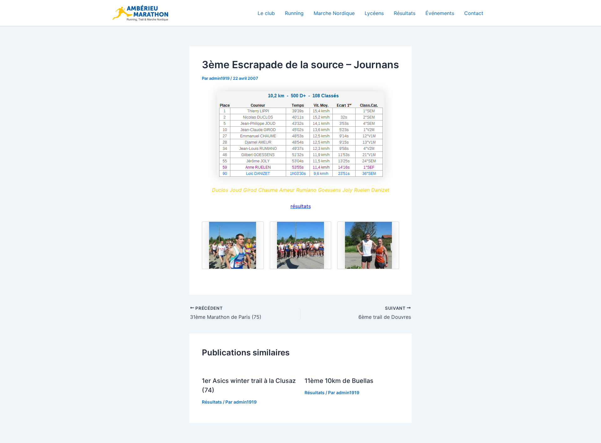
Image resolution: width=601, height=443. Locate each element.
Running (294, 13)
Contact (473, 13)
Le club (266, 13)
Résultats (404, 13)
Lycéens (374, 13)
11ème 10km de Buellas (339, 380)
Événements (439, 13)
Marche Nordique (334, 13)
